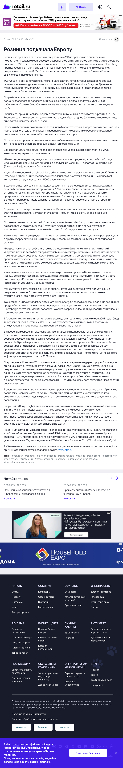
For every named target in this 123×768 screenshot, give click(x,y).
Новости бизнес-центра (47, 631)
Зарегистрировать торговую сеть (101, 631)
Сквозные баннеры (22, 637)
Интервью (17, 601)
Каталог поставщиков (45, 647)
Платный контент (21, 647)
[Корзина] (62, 7)
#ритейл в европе (46, 455)
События (44, 586)
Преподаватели (73, 605)
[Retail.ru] (22, 7)
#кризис (80, 455)
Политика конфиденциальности (29, 713)
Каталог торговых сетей (47, 639)
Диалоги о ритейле (101, 591)
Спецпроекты (101, 586)
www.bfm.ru (65, 450)
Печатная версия (21, 642)
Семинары (70, 591)
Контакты (64, 727)
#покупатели (11, 458)
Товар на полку (20, 652)
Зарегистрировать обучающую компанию (48, 676)
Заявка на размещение (18, 631)
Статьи (15, 591)
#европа (30, 455)
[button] (23, 586)
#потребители (110, 455)
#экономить (93, 455)
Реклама (18, 623)
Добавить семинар (48, 684)
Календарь (44, 591)
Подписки (70, 637)
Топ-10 (94, 674)
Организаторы (46, 596)
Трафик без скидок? (101, 679)
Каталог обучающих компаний (75, 598)
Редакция (42, 727)
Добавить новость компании (21, 679)
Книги (95, 664)
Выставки (43, 601)
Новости (16, 596)
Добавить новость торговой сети (100, 639)
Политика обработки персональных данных (35, 719)
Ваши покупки (72, 632)
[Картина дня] (100, 7)
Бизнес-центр (48, 623)
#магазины (26, 458)
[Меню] (117, 7)
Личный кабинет (70, 624)
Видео (94, 607)
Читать (17, 586)
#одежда (60, 458)
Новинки (95, 669)
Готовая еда (97, 596)
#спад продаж (66, 455)
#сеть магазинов (44, 458)
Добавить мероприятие (72, 683)
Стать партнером (100, 601)
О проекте (21, 727)
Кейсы (15, 607)
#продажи (17, 455)
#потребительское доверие (82, 458)
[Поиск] (109, 7)
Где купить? (97, 685)
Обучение (71, 586)
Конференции (45, 607)
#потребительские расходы (19, 462)
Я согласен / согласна (88, 753)
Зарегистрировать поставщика (22, 671)
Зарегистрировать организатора (75, 675)
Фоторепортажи (20, 612)
